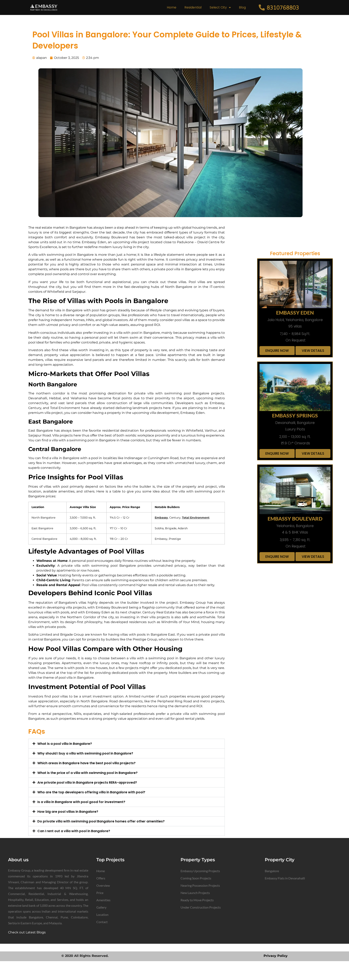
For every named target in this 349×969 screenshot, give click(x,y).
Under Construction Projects (201, 907)
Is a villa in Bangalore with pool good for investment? (81, 802)
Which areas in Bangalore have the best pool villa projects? (86, 763)
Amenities (103, 900)
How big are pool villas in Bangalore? (67, 811)
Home (171, 7)
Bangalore (272, 871)
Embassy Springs (295, 415)
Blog (242, 7)
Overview (103, 885)
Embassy (161, 517)
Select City (218, 7)
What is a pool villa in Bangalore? (64, 743)
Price (99, 893)
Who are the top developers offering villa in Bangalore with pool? (91, 792)
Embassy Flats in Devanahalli (285, 878)
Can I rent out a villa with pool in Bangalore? (73, 831)
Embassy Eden (295, 313)
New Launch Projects (195, 893)
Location (102, 914)
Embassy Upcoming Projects (200, 871)
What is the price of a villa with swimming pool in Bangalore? (87, 772)
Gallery (101, 907)
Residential (193, 7)
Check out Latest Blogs (27, 932)
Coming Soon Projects (196, 878)
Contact (102, 922)
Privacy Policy (276, 956)
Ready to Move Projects (197, 900)
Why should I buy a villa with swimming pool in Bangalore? (85, 753)
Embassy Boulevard (295, 519)
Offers (100, 878)
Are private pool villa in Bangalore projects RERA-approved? (87, 782)
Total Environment (195, 517)
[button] (126, 743)
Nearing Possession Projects (200, 885)
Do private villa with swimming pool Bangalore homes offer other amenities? (101, 821)
